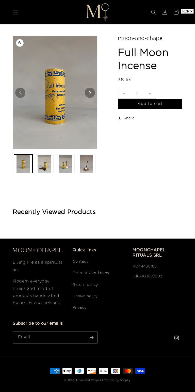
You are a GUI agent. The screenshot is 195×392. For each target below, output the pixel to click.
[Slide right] (90, 93)
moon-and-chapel (141, 38)
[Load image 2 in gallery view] (44, 163)
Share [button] (129, 118)
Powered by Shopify (116, 380)
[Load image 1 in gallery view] (23, 163)
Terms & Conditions (91, 273)
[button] (15, 12)
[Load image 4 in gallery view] (86, 163)
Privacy (79, 307)
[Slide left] (20, 93)
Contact (80, 261)
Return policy (85, 284)
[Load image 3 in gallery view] (65, 163)
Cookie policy (85, 296)
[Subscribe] (91, 337)
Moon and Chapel (88, 380)
